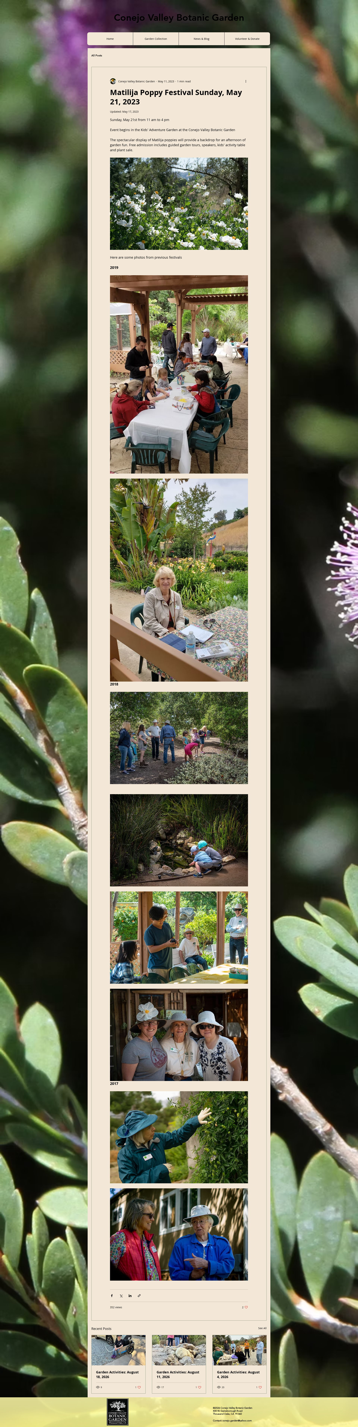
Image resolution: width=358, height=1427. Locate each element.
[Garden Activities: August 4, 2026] (239, 1350)
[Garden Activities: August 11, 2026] (179, 1350)
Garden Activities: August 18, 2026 (117, 1374)
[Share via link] (139, 1295)
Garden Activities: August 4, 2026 (238, 1374)
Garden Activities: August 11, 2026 (178, 1374)
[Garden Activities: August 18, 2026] (118, 1350)
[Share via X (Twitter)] (121, 1295)
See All (262, 1328)
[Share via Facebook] (112, 1295)
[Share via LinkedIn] (130, 1295)
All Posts (96, 55)
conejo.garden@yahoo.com (237, 1420)
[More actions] (246, 81)
